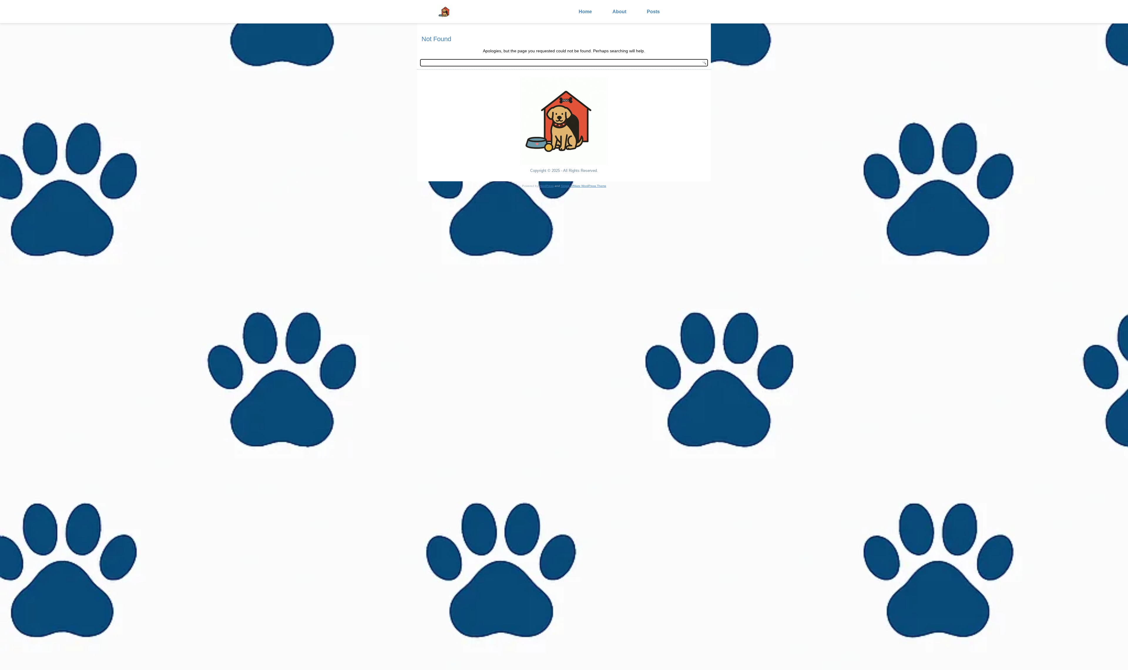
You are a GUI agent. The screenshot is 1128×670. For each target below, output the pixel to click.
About (619, 11)
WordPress (546, 185)
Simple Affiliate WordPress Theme (583, 185)
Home (585, 11)
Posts (653, 11)
